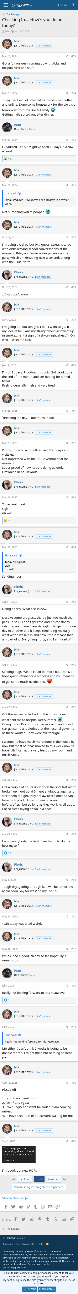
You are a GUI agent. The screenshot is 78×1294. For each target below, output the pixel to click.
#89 (73, 834)
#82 (73, 443)
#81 (73, 410)
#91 (73, 916)
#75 (73, 139)
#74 (73, 93)
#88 (73, 780)
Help (40, 1244)
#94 (73, 1027)
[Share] (67, 56)
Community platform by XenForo (33, 1251)
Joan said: (11, 193)
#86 (73, 665)
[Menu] (6, 5)
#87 (73, 707)
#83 (73, 497)
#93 (73, 985)
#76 (73, 185)
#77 (73, 237)
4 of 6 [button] (39, 1179)
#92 (73, 949)
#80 (73, 365)
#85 (73, 602)
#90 (73, 880)
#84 (73, 547)
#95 (73, 1082)
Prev (26, 1179)
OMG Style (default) (15, 1238)
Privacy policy (29, 1244)
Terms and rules (11, 1244)
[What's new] (73, 5)
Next (51, 1179)
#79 (73, 319)
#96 (73, 1141)
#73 (73, 56)
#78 (73, 287)
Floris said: (11, 555)
